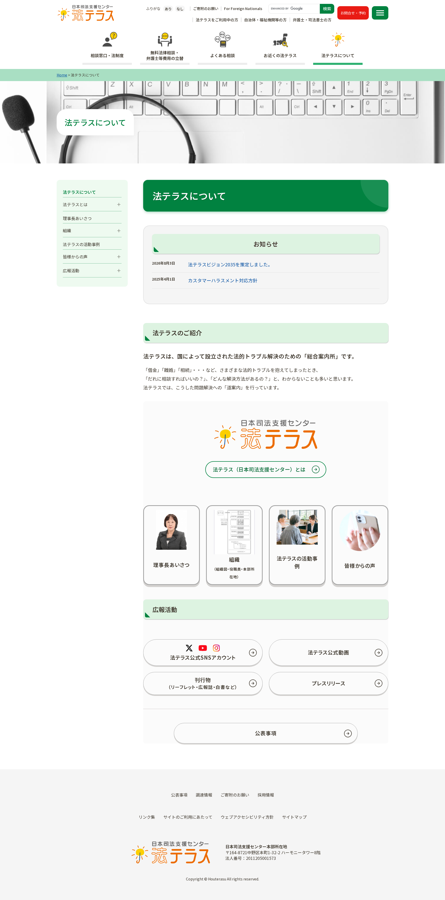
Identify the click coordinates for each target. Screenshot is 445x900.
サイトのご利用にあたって (187, 817)
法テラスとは (75, 204)
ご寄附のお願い (205, 8)
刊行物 (202, 683)
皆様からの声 (75, 256)
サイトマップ (294, 817)
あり (168, 8)
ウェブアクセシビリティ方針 (247, 817)
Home (62, 74)
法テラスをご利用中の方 (217, 19)
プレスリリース (328, 683)
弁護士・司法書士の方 (312, 19)
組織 (67, 230)
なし (180, 8)
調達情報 (204, 795)
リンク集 (147, 817)
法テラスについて (79, 192)
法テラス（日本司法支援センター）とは (259, 469)
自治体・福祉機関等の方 (265, 19)
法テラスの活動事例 (81, 244)
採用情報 (266, 795)
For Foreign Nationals (243, 8)
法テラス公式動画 (328, 652)
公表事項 (266, 733)
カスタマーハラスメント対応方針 (223, 280)
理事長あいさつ (77, 218)
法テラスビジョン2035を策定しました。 (230, 264)
